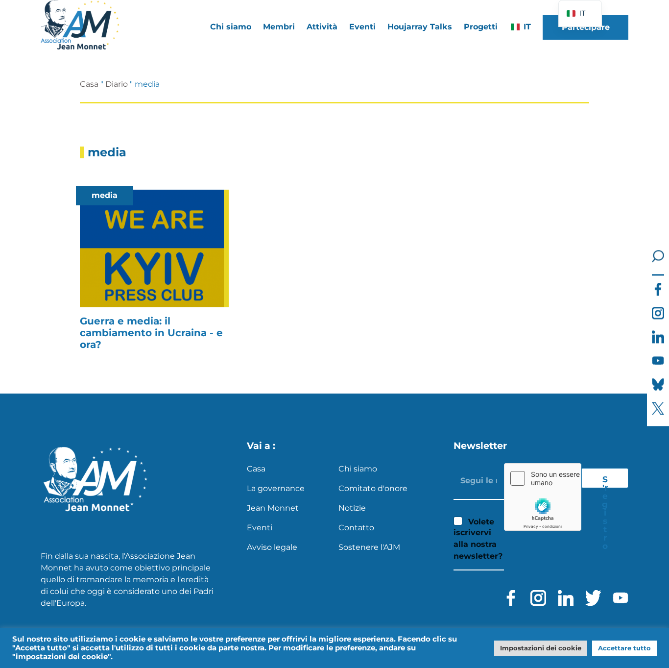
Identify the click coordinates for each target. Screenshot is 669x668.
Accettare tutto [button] (624, 648)
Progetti (481, 26)
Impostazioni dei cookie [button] (540, 648)
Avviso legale (272, 547)
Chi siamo (357, 468)
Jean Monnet (273, 508)
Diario (116, 84)
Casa (89, 84)
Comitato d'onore (372, 488)
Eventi (362, 26)
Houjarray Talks (419, 26)
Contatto (356, 527)
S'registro (605, 481)
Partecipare (586, 27)
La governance (276, 488)
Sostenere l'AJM (369, 547)
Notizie (352, 508)
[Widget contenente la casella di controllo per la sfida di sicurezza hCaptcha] (542, 497)
